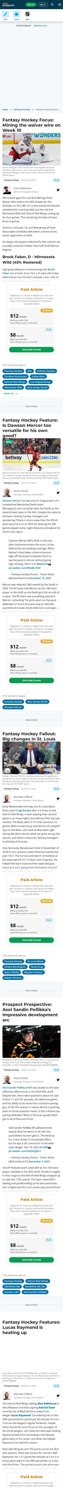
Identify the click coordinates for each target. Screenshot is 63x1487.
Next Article (32, 406)
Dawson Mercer (11, 500)
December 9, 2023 (39, 1156)
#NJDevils (42, 561)
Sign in (42, 4)
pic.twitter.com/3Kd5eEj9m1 (25, 1146)
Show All (9, 393)
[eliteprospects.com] (8, 4)
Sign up (30, 4)
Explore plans (31, 349)
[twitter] (58, 189)
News (5, 109)
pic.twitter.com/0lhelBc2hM (25, 565)
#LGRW (43, 1142)
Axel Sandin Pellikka (14, 1085)
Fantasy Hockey (22, 109)
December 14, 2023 (40, 575)
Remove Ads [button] (40, 26)
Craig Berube (23, 808)
